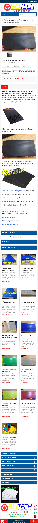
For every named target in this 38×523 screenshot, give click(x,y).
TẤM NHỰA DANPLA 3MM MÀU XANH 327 (8, 269)
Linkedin (26, 66)
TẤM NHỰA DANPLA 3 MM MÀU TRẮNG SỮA (27, 303)
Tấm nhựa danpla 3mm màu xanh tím (28, 336)
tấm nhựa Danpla (14, 93)
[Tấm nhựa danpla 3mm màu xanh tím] (28, 326)
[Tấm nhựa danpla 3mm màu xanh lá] (9, 360)
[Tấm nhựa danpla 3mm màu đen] (19, 38)
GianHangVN (22, 522)
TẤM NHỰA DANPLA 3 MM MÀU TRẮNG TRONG (9, 336)
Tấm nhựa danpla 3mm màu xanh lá (9, 370)
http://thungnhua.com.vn (10, 221)
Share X (17, 66)
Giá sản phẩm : (8, 79)
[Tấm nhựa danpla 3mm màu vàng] (9, 394)
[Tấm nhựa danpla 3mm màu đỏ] (28, 394)
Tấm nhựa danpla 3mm (9, 437)
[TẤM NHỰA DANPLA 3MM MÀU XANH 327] (9, 259)
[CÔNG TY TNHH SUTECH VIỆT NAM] (19, 12)
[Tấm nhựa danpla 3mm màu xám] (28, 360)
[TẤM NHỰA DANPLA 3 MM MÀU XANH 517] (28, 259)
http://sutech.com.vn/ (9, 217)
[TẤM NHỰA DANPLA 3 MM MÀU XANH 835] (9, 293)
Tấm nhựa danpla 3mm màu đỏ (28, 404)
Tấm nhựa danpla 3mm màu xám (28, 370)
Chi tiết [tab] (4, 87)
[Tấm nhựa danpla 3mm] (9, 428)
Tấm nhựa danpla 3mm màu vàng (9, 404)
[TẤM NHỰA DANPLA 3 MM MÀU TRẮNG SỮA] (28, 293)
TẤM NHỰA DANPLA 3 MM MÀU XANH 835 (8, 303)
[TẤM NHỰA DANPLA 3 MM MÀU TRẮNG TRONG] (9, 326)
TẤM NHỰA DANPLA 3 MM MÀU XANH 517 (27, 269)
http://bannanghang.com (10, 224)
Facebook (7, 66)
